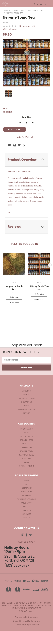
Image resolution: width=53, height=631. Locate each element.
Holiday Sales (26, 436)
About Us (26, 391)
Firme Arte (26, 510)
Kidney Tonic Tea (39, 286)
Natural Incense (26, 455)
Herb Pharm (26, 492)
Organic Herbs (26, 440)
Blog (26, 406)
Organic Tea (26, 447)
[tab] (26, 160)
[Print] (14, 145)
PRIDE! (26, 432)
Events (26, 394)
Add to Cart (39, 299)
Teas (26, 484)
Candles (26, 462)
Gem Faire (26, 514)
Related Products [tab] (24, 244)
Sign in (21, 409)
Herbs (26, 480)
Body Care (26, 458)
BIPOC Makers (26, 429)
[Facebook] (5, 145)
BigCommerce (31, 617)
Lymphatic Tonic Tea (14, 288)
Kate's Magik (26, 503)
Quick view (14, 297)
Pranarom (26, 495)
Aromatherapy (26, 451)
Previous (3, 265)
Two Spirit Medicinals (26, 499)
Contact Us (26, 402)
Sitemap (26, 413)
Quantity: (26, 117)
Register (31, 409)
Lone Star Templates (31, 621)
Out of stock (14, 302)
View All (26, 518)
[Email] (9, 145)
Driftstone (27, 488)
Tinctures (26, 444)
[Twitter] (19, 145)
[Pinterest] (24, 145)
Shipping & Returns (26, 398)
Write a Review (10, 29)
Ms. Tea (26, 506)
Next (50, 265)
